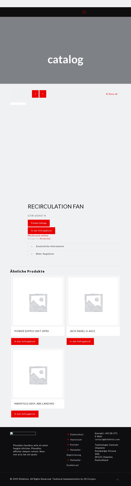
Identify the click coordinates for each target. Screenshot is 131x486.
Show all (112, 94)
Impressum (76, 439)
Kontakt (74, 444)
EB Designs (90, 479)
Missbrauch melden (38, 235)
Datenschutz (77, 434)
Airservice (45, 238)
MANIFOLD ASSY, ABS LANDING (34, 403)
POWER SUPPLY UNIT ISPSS (31, 331)
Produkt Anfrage (38, 223)
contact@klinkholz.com (107, 439)
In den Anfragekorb (41, 230)
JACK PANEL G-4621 (82, 331)
